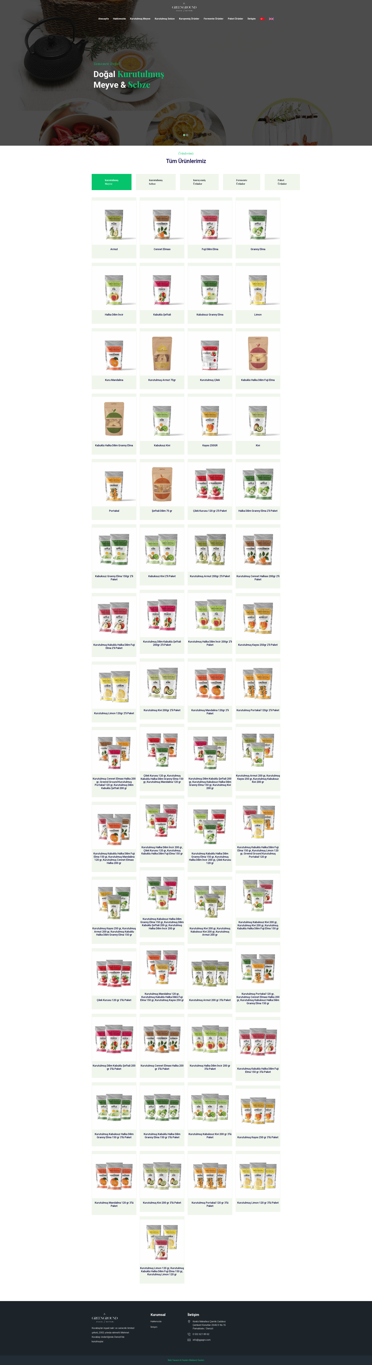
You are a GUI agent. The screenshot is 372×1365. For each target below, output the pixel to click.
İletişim (252, 18)
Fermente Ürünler (213, 18)
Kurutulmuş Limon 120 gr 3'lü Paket (258, 1202)
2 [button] (187, 135)
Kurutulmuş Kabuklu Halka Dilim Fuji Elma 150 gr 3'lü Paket (258, 1070)
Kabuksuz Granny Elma (210, 314)
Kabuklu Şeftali (162, 314)
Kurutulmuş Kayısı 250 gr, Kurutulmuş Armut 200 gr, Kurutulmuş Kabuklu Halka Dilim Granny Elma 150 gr (114, 931)
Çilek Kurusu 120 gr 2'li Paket (210, 510)
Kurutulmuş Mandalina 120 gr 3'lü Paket (114, 1204)
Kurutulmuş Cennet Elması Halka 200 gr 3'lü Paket (162, 1067)
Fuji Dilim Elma (210, 249)
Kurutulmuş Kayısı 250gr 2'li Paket (258, 644)
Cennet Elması (162, 249)
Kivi (258, 445)
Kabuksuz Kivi (162, 445)
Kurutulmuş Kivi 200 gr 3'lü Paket (162, 1202)
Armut (114, 249)
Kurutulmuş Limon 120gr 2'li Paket (114, 713)
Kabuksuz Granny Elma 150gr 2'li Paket (114, 578)
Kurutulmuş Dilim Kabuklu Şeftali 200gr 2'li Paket (162, 643)
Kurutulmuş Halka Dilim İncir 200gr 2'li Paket (210, 643)
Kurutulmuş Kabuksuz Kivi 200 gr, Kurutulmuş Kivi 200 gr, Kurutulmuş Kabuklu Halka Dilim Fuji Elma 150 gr (258, 925)
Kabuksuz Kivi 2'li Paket (162, 576)
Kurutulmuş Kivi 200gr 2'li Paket (162, 710)
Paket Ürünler (235, 18)
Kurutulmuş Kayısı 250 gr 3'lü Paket (257, 1137)
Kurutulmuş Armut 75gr (162, 379)
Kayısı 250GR (210, 445)
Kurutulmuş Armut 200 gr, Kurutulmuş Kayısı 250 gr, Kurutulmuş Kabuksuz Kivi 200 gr (258, 778)
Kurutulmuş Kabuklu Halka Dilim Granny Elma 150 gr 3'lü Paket (162, 1136)
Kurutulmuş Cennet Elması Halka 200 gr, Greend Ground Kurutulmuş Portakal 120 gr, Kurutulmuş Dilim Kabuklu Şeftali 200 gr (114, 783)
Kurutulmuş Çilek (210, 379)
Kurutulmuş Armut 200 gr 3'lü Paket (210, 1000)
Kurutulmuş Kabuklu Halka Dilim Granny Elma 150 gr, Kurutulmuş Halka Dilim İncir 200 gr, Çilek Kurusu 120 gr (210, 858)
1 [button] (184, 135)
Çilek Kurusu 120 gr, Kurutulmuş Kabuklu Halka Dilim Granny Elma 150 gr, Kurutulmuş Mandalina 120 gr (162, 778)
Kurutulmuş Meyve (140, 18)
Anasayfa (103, 18)
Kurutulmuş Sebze (165, 18)
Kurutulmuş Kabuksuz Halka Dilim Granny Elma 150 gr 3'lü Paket (114, 1136)
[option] (186, 73)
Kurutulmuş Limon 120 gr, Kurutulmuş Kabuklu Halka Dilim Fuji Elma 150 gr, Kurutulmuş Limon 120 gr (162, 1271)
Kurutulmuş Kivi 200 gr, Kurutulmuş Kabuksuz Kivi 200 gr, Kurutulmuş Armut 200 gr (210, 931)
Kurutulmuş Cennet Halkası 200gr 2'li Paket (258, 578)
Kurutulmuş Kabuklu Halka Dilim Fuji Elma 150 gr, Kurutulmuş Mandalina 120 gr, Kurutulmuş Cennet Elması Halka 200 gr (114, 858)
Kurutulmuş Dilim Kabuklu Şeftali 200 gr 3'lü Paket (114, 1067)
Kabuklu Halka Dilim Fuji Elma (258, 379)
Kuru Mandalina (114, 379)
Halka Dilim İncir (114, 314)
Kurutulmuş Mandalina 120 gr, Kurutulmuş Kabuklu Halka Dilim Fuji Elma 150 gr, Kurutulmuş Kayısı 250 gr (162, 997)
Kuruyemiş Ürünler (189, 18)
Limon (258, 314)
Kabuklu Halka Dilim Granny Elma (114, 445)
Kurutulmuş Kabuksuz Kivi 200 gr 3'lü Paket (210, 1136)
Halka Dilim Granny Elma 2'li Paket (258, 510)
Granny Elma (258, 249)
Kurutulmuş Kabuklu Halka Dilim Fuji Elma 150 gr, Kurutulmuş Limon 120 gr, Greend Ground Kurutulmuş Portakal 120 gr (258, 852)
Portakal (114, 510)
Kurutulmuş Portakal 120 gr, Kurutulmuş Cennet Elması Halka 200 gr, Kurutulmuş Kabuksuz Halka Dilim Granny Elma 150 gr (258, 998)
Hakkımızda (119, 18)
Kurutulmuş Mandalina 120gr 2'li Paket (210, 712)
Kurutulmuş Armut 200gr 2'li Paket (210, 576)
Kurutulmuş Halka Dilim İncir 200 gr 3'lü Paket (210, 1067)
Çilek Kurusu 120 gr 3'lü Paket (114, 1000)
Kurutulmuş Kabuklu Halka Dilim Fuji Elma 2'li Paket (114, 646)
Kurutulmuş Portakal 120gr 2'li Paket (258, 710)
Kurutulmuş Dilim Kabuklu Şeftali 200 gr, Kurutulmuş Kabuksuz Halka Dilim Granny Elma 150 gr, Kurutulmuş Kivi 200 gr (210, 783)
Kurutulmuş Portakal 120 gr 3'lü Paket (210, 1204)
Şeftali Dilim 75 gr (162, 510)
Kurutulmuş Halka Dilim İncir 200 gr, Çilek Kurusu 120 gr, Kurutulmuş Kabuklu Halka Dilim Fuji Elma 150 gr (162, 850)
